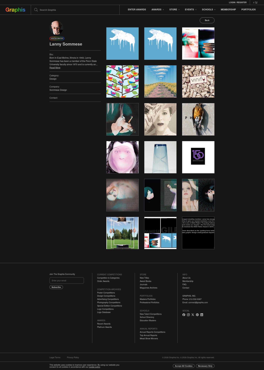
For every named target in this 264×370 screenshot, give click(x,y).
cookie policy (94, 366)
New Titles (144, 277)
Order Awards (103, 281)
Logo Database (104, 312)
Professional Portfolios (149, 302)
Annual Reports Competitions (152, 332)
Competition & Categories (108, 277)
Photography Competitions (108, 302)
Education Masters (148, 320)
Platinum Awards (104, 327)
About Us (186, 277)
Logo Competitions (105, 309)
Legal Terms (55, 357)
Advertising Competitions (108, 299)
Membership (187, 281)
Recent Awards (103, 323)
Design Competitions (106, 295)
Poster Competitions (106, 292)
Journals (143, 284)
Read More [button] (55, 67)
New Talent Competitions (151, 314)
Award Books (145, 281)
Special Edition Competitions (109, 305)
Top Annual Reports (148, 335)
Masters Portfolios (148, 299)
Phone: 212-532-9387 (192, 299)
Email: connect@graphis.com (195, 302)
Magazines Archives (148, 287)
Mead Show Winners (149, 338)
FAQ (184, 284)
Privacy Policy (73, 357)
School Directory (147, 317)
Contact (185, 287)
